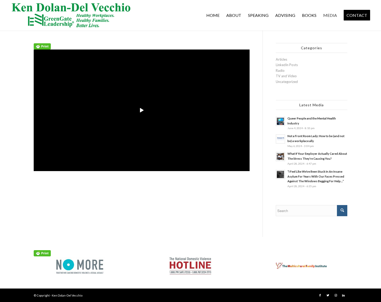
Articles (281, 59)
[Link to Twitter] (328, 295)
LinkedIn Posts (287, 65)
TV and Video (286, 76)
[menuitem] (213, 15)
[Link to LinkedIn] (343, 295)
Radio (280, 70)
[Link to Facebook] (320, 295)
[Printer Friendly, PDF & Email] (42, 45)
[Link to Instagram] (336, 295)
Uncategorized (287, 82)
